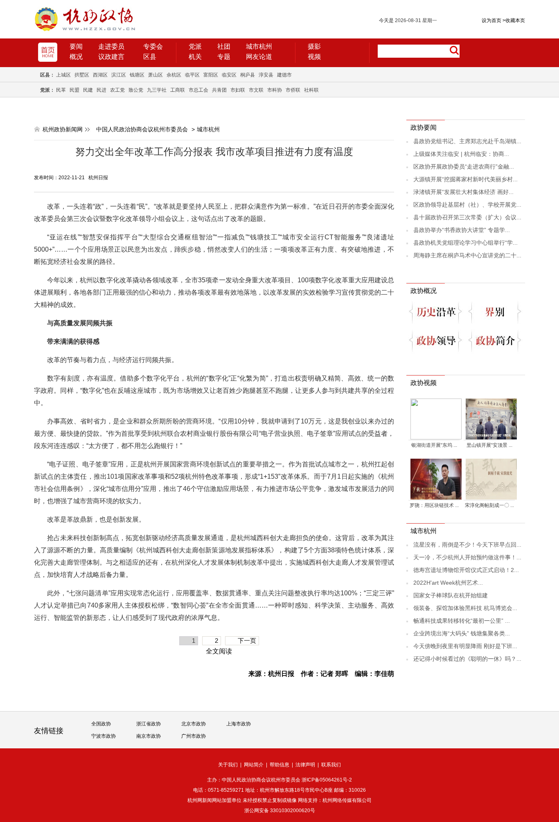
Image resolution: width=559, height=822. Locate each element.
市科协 (274, 90)
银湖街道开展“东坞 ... (434, 445)
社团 (223, 46)
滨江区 (118, 75)
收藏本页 (514, 20)
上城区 (63, 75)
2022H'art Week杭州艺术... (448, 582)
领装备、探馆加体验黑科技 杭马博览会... (465, 608)
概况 (76, 56)
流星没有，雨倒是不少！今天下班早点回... (467, 544)
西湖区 (100, 75)
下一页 (247, 640)
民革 (61, 90)
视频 (314, 56)
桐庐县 (247, 75)
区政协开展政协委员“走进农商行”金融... (463, 166)
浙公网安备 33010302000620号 (279, 810)
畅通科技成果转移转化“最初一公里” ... (461, 620)
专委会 (153, 46)
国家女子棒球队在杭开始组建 (450, 595)
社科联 (311, 90)
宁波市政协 (103, 736)
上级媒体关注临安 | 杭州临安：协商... (461, 154)
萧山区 (155, 75)
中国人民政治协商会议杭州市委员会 (142, 129)
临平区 (192, 75)
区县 (149, 56)
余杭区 (174, 75)
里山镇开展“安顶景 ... (489, 445)
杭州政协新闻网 (63, 129)
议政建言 (111, 56)
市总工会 (198, 90)
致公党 (135, 90)
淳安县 (266, 75)
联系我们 (331, 765)
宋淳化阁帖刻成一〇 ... (489, 505)
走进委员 (111, 46)
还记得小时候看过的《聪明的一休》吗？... (467, 658)
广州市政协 (193, 736)
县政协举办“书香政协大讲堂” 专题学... (461, 230)
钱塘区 (137, 75)
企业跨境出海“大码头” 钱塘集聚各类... (461, 633)
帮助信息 (279, 765)
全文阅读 (219, 651)
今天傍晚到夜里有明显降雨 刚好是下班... (465, 646)
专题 (223, 56)
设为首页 (491, 20)
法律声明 (305, 765)
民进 (101, 90)
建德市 (284, 75)
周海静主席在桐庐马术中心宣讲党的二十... (467, 255)
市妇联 (237, 90)
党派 (195, 46)
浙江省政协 (148, 724)
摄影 (314, 46)
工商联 (177, 90)
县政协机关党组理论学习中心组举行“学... (465, 242)
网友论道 (259, 56)
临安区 (229, 75)
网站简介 (254, 765)
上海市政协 (238, 724)
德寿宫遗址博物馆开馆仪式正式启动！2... (466, 570)
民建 (88, 90)
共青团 (219, 90)
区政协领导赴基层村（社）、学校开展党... (467, 204)
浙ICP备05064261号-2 (327, 780)
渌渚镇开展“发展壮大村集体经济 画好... (463, 192)
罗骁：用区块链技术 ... (434, 505)
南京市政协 (148, 736)
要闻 (76, 46)
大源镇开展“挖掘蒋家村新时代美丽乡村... (465, 179)
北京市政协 (193, 724)
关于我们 (228, 765)
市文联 (256, 90)
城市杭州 (259, 46)
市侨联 (293, 90)
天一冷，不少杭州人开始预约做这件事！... (467, 557)
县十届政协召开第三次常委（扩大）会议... (467, 217)
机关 (195, 56)
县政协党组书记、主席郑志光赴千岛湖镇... (467, 141)
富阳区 (210, 75)
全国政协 (101, 724)
